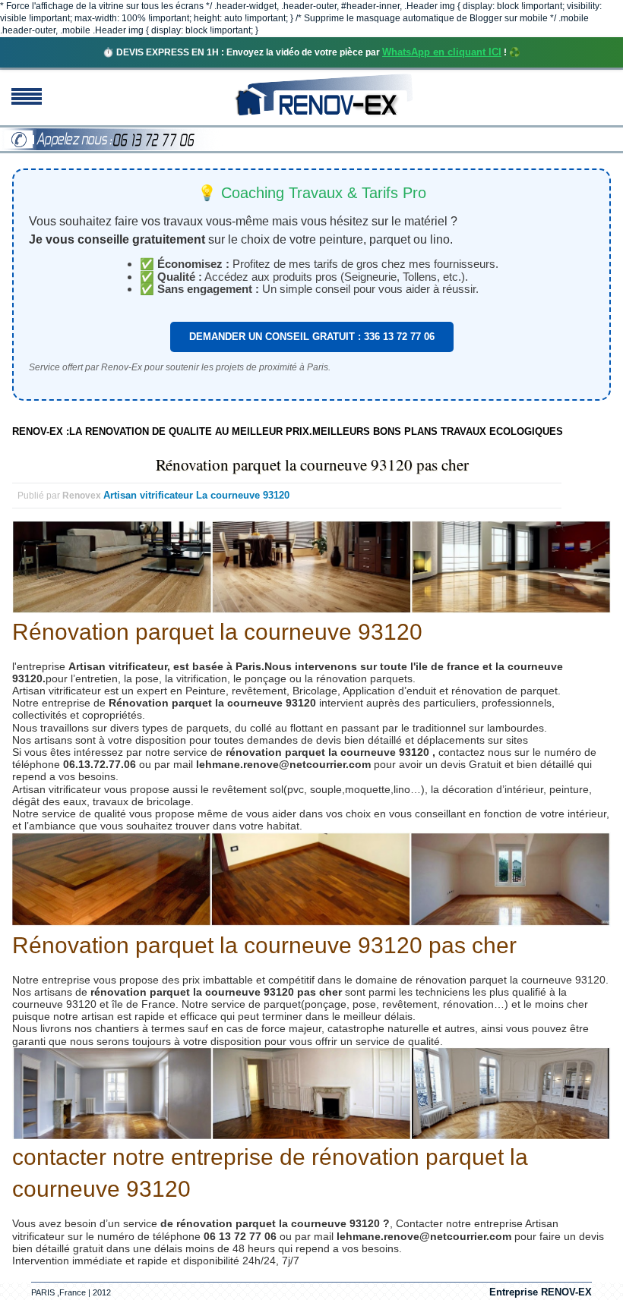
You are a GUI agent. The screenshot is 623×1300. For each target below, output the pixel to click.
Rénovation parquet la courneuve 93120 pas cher (312, 464)
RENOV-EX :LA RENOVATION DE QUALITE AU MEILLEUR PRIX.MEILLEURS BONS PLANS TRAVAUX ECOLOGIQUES (287, 431)
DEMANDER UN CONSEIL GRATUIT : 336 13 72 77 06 (312, 336)
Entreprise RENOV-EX (540, 1292)
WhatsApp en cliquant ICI (441, 52)
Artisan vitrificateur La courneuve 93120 (196, 495)
